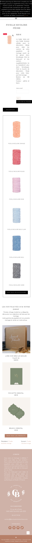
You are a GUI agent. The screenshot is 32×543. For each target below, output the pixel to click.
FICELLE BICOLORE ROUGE (17, 171)
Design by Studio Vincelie (21, 541)
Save (6, 34)
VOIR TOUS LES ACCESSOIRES (16, 292)
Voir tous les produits (16, 435)
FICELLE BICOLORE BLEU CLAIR (16, 229)
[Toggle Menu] (16, 18)
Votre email (19, 88)
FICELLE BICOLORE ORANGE (16, 143)
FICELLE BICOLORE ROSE (16, 199)
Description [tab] (10, 109)
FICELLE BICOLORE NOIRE (16, 285)
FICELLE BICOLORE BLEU (16, 257)
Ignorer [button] (26, 15)
